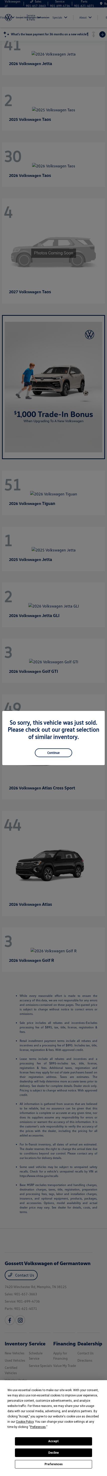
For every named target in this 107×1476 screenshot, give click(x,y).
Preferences (54, 1464)
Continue (53, 753)
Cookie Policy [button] (25, 1421)
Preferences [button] (38, 1427)
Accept (53, 1441)
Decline (53, 1452)
